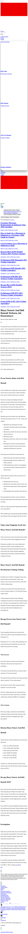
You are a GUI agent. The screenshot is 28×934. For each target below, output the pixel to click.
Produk (2, 39)
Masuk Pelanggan (5, 217)
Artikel (2, 175)
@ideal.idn (3, 917)
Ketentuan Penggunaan (6, 892)
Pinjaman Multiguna (13, 213)
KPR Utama (6, 211)
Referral (2, 173)
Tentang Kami (4, 887)
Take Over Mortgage (5, 899)
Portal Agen (3, 894)
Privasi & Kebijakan (5, 891)
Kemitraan (3, 172)
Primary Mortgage (5, 896)
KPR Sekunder (13, 211)
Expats (2, 38)
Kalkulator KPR (4, 36)
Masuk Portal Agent (14, 217)
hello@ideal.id (4, 914)
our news (12, 219)
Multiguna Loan (4, 900)
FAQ (2, 171)
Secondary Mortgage (5, 898)
